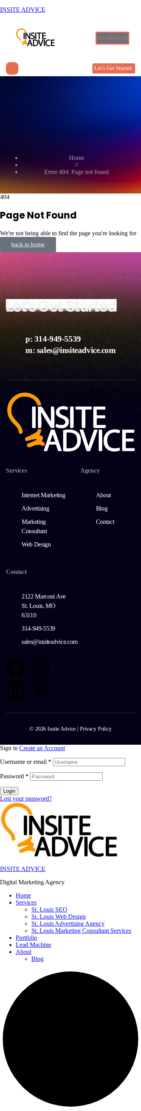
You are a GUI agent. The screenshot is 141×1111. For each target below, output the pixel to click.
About (23, 951)
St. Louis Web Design (58, 916)
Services (26, 902)
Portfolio (26, 937)
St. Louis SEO (49, 909)
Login (9, 791)
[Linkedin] (15, 689)
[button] (112, 38)
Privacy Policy (96, 729)
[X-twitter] (41, 689)
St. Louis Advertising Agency (68, 923)
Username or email (25, 761)
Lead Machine (33, 944)
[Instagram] (41, 668)
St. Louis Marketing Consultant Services (81, 930)
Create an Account (42, 748)
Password (14, 776)
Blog (37, 958)
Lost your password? (26, 798)
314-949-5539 (57, 338)
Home (23, 895)
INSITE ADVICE (22, 9)
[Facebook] (15, 668)
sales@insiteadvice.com (76, 350)
